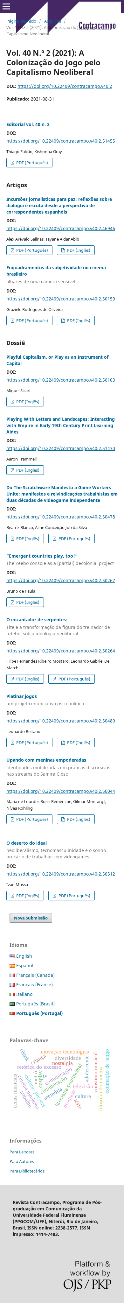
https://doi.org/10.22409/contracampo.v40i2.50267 (60, 580)
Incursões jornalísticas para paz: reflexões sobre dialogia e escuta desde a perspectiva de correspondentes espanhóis (59, 205)
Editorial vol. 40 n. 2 (28, 124)
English (24, 956)
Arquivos (52, 21)
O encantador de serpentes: (58, 626)
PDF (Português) (31, 163)
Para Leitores (22, 1152)
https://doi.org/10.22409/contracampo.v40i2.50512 (60, 874)
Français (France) (34, 985)
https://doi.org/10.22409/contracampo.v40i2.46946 (60, 228)
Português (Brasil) (35, 1004)
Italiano (24, 994)
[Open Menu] (6, 6)
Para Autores (22, 1161)
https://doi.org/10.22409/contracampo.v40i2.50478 (60, 517)
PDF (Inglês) (78, 250)
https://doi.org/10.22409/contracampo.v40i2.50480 (60, 721)
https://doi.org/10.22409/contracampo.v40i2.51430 (60, 448)
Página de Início (21, 21)
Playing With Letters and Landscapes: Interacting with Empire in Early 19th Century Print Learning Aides (60, 425)
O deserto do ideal (56, 850)
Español (24, 965)
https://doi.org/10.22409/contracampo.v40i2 (64, 86)
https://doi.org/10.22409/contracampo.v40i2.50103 (60, 380)
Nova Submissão (31, 918)
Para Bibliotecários (27, 1171)
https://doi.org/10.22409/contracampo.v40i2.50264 (60, 651)
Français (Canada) (35, 975)
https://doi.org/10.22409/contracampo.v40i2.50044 (60, 791)
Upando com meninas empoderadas (58, 767)
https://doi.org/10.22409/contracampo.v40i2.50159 (60, 299)
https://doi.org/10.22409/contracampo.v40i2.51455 (60, 141)
